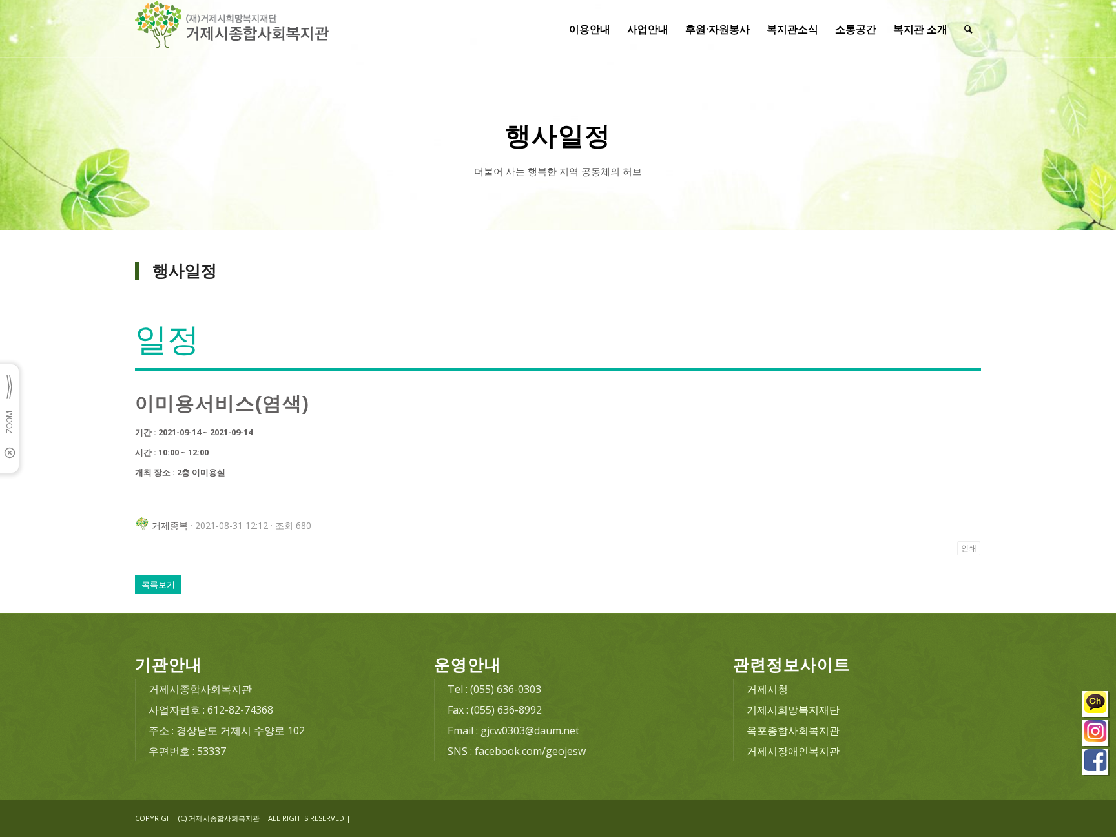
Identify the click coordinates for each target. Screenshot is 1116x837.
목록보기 (158, 584)
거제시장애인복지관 (793, 751)
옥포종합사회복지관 (793, 730)
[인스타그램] (1096, 734)
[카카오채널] (1096, 705)
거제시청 (767, 689)
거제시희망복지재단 (793, 710)
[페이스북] (1096, 763)
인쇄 (968, 548)
